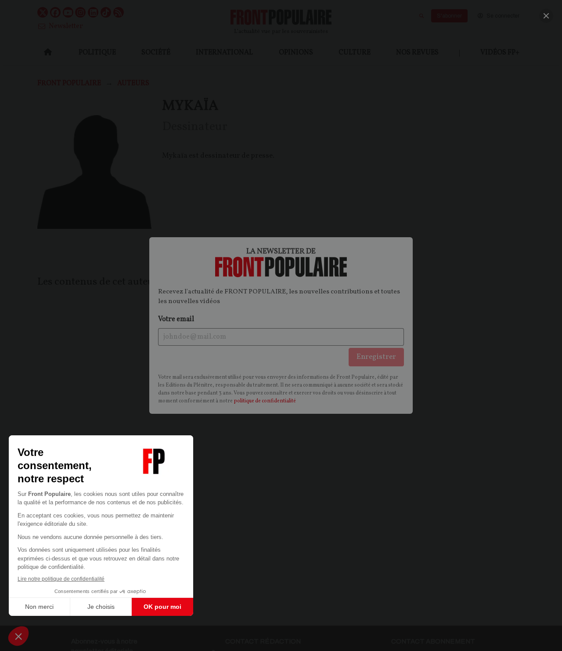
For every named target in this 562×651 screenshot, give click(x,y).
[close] (546, 16)
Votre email (176, 319)
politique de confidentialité (265, 401)
